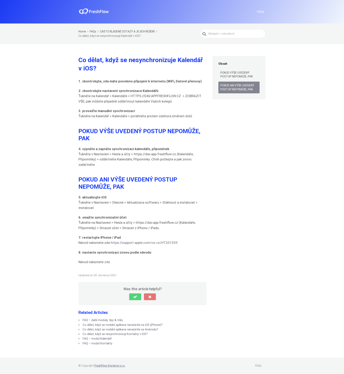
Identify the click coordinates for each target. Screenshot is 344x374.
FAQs (260, 12)
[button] (135, 296)
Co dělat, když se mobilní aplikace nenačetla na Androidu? (120, 329)
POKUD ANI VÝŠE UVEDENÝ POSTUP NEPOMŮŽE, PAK (237, 87)
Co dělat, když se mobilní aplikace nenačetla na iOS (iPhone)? (123, 325)
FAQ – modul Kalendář (97, 338)
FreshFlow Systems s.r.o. (109, 365)
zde (107, 262)
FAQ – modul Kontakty (97, 343)
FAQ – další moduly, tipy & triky (103, 320)
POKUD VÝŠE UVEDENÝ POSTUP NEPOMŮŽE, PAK (236, 74)
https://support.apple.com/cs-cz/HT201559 (144, 243)
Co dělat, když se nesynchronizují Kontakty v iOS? (115, 334)
